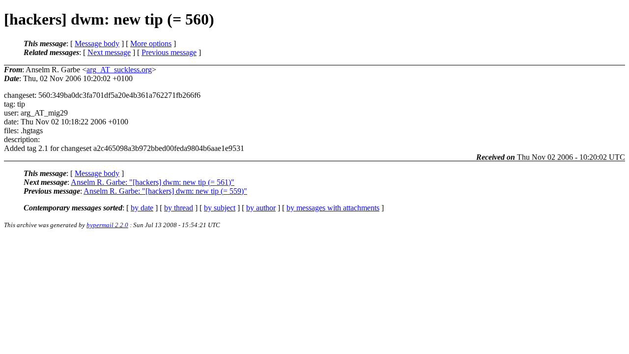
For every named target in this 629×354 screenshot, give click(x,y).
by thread (178, 208)
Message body (97, 43)
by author (261, 208)
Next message (109, 52)
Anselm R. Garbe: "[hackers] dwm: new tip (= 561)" (152, 182)
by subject (219, 208)
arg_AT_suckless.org (119, 69)
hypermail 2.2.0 (107, 225)
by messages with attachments (332, 208)
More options (151, 43)
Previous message (169, 52)
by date (142, 208)
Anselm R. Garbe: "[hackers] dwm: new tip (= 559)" (165, 191)
